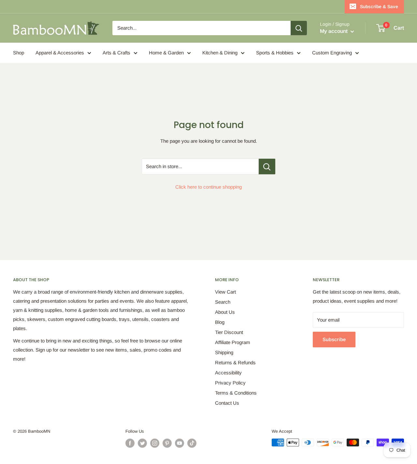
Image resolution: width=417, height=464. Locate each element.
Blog (219, 322)
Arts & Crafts (116, 52)
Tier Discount (229, 332)
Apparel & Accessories (60, 52)
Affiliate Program (232, 342)
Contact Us (227, 403)
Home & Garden (166, 52)
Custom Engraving (332, 52)
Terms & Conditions (236, 393)
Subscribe (334, 339)
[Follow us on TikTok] (191, 443)
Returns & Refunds (235, 362)
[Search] (299, 28)
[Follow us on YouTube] (179, 443)
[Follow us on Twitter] (142, 443)
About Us (225, 312)
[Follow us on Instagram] (154, 443)
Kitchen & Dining (219, 52)
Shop (18, 52)
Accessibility (228, 372)
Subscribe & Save (379, 6)
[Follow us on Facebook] (130, 443)
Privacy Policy (230, 382)
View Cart (225, 292)
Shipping (224, 352)
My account (334, 31)
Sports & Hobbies (275, 52)
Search (222, 302)
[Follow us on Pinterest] (167, 443)
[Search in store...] (267, 166)
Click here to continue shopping (208, 187)
